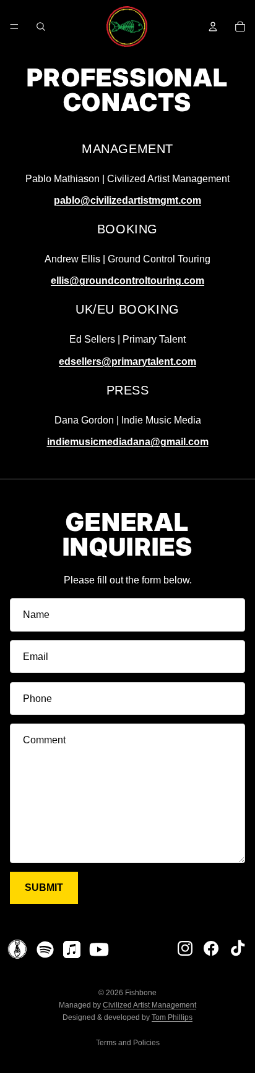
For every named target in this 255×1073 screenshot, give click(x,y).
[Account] (213, 26)
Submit (44, 887)
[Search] (40, 26)
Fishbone (141, 992)
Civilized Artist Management (149, 1005)
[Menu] (14, 26)
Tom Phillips (172, 1017)
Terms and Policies (128, 1042)
